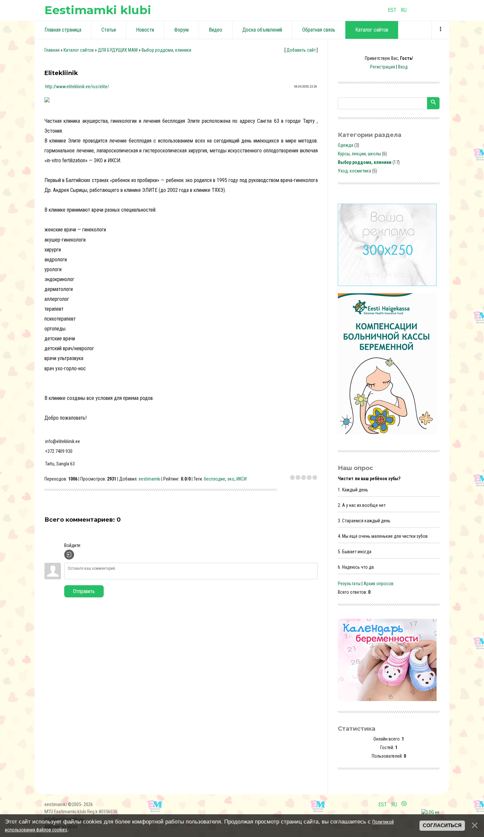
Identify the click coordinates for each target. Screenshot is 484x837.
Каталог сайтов (79, 50)
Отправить (84, 591)
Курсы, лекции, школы (359, 153)
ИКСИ (241, 479)
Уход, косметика (354, 170)
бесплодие (214, 479)
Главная (52, 50)
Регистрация (382, 66)
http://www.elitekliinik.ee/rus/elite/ (77, 86)
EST (392, 10)
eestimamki (149, 479)
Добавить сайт (301, 50)
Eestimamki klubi (97, 10)
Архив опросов (378, 583)
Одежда (345, 145)
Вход (403, 66)
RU (404, 10)
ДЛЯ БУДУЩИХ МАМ (118, 50)
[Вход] (69, 555)
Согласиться (442, 825)
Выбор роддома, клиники (166, 50)
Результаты (349, 583)
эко (230, 479)
